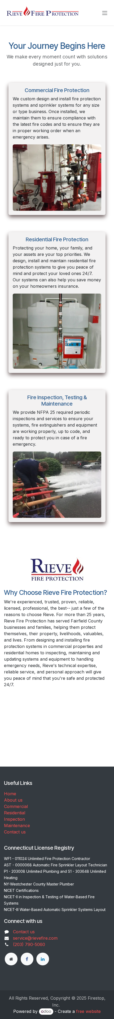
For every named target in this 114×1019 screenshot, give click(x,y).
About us (13, 800)
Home (10, 793)
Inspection (14, 819)
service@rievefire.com (35, 938)
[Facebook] (27, 959)
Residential (14, 812)
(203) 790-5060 (29, 944)
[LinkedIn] (42, 959)
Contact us (15, 832)
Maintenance (17, 825)
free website (88, 1011)
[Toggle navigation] (104, 12)
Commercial (16, 806)
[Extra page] (11, 959)
